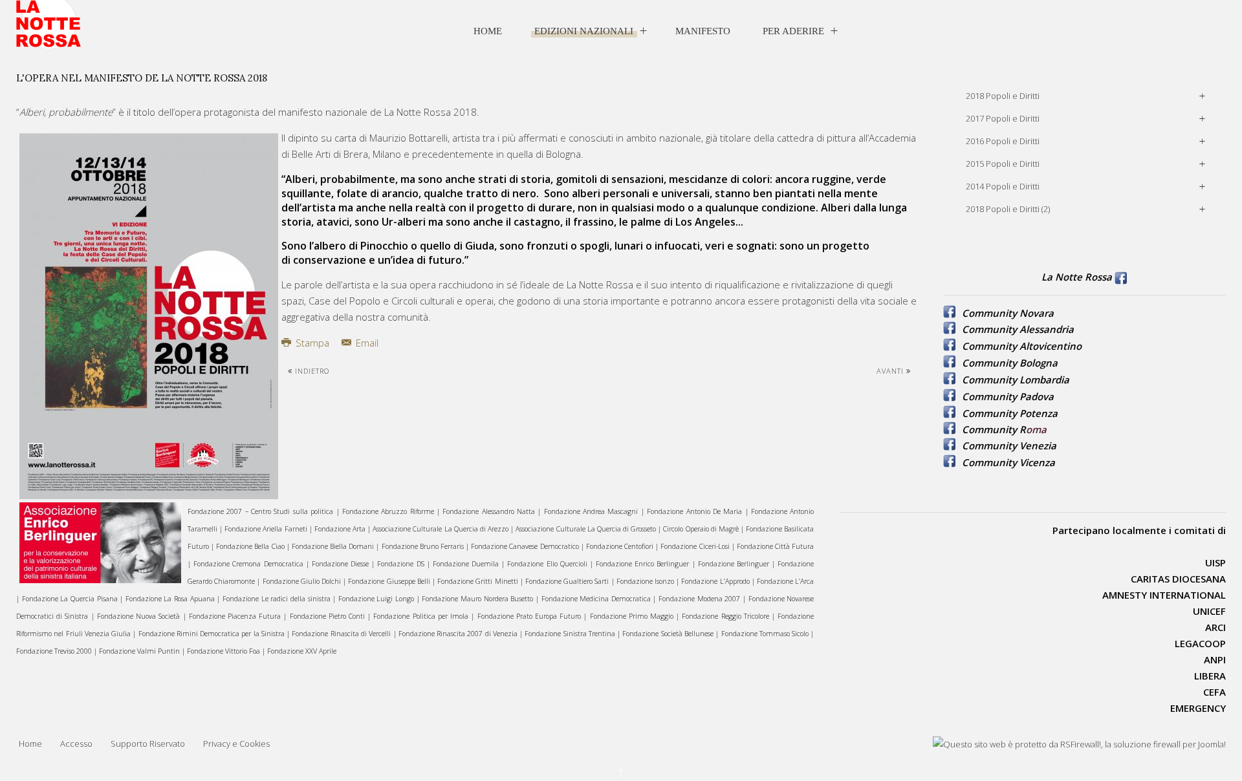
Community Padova (1008, 396)
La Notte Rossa (1076, 276)
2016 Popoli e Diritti (1003, 141)
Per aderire (793, 31)
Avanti (891, 371)
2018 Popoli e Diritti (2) (1008, 209)
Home (488, 31)
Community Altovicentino (1022, 345)
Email (365, 342)
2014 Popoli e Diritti (1003, 186)
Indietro (310, 371)
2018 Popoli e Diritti (1003, 96)
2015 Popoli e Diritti (1003, 163)
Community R (994, 429)
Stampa (312, 342)
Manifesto (702, 31)
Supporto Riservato (148, 743)
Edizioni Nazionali (583, 31)
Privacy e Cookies (236, 743)
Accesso (76, 743)
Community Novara (1008, 312)
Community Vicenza (1008, 462)
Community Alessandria (1018, 329)
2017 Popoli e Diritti (1003, 118)
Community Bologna (1010, 362)
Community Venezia (1009, 445)
